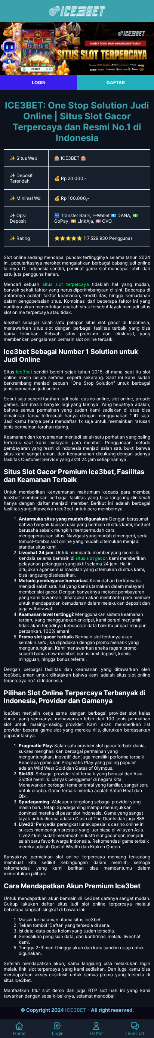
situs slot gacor (91, 558)
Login (58, 1033)
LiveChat (134, 1033)
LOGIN (39, 82)
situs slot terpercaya (66, 284)
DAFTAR (116, 82)
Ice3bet (24, 372)
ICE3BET (75, 1010)
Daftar (96, 1033)
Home (19, 1033)
